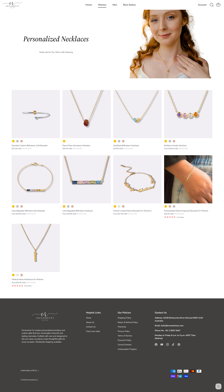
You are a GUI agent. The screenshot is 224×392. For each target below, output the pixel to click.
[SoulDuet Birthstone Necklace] (137, 114)
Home (89, 4)
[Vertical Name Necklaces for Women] (36, 248)
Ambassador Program (127, 349)
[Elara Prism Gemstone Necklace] (86, 114)
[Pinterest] (179, 344)
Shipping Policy (124, 318)
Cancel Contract (124, 344)
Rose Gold (21, 141)
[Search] (212, 5)
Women (102, 4)
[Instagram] (167, 344)
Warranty (122, 326)
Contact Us (91, 326)
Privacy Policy (124, 331)
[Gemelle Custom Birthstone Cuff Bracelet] (36, 114)
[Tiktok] (173, 344)
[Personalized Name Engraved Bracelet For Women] (188, 179)
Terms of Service (125, 335)
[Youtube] (161, 344)
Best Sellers (129, 4)
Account (202, 4)
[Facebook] (156, 344)
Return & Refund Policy (128, 322)
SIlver (119, 141)
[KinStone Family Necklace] (188, 114)
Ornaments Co (32, 380)
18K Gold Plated (13, 141)
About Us (90, 322)
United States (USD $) (29, 371)
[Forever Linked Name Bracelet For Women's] (137, 179)
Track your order (93, 331)
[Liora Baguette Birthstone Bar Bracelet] (36, 179)
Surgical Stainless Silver (119, 206)
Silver (17, 141)
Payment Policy (124, 340)
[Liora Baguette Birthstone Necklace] (86, 179)
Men (115, 4)
